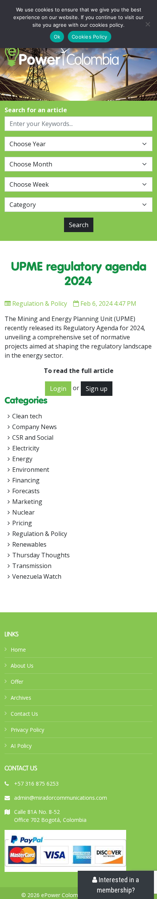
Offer (17, 681)
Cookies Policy (89, 37)
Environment (30, 469)
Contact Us (24, 713)
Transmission (31, 566)
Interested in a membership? (118, 885)
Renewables (29, 544)
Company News (34, 427)
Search (78, 225)
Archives (21, 697)
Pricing (22, 523)
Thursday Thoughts (41, 555)
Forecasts (26, 491)
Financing (26, 480)
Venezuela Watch (36, 576)
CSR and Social (32, 437)
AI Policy (21, 745)
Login (58, 388)
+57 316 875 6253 (36, 783)
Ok (57, 37)
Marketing (27, 501)
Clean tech (27, 416)
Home (18, 649)
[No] (147, 24)
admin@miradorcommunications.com (60, 797)
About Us (22, 665)
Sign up (96, 388)
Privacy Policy (27, 729)
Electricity (25, 448)
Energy (22, 459)
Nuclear (23, 512)
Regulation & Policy (39, 303)
